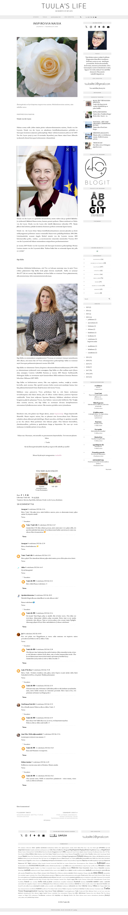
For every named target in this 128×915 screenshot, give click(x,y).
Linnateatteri (22, 868)
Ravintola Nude (37, 879)
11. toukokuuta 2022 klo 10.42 (45, 776)
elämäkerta (40, 854)
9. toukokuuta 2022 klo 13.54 (51, 734)
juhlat (80, 858)
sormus (91, 884)
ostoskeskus (32, 875)
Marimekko (101, 868)
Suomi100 (20, 886)
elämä (35, 854)
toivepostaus (69, 889)
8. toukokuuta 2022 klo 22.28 (44, 649)
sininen (66, 884)
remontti (61, 879)
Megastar (42, 870)
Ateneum (27, 850)
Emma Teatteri (52, 854)
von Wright (25, 895)
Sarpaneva (35, 884)
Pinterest (100, 875)
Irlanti (63, 858)
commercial (69, 852)
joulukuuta (91, 319)
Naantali (27, 873)
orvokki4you (98, 386)
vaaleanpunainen (27, 893)
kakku (102, 858)
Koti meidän (98, 429)
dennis (77, 852)
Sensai (41, 884)
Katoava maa (39, 860)
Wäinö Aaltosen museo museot (83, 895)
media (38, 870)
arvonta (102, 847)
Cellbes (64, 852)
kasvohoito (33, 860)
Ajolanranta (44, 847)
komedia (44, 863)
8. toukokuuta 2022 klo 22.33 (44, 686)
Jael (22, 634)
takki (77, 886)
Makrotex (74, 868)
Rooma (104, 879)
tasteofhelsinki (32, 889)
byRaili (59, 852)
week (62, 895)
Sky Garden (82, 884)
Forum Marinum (69, 854)
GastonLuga (103, 854)
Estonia (58, 854)
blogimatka (76, 850)
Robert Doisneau (82, 879)
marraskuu (107, 868)
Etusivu (36, 17)
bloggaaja (66, 850)
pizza (25, 877)
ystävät (29, 897)
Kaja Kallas (32, 500)
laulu (70, 865)
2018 (87, 367)
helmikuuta (91, 349)
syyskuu (46, 886)
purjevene (82, 877)
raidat (92, 877)
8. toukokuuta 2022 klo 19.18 (41, 670)
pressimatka (40, 877)
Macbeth (69, 868)
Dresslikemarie (96, 852)
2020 (87, 361)
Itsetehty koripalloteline (98, 439)
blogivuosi (99, 850)
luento (54, 868)
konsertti (48, 863)
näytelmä (70, 873)
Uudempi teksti (30, 815)
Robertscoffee (90, 879)
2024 (87, 311)
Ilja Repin (44, 858)
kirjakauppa (101, 860)
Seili (39, 884)
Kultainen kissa (92, 863)
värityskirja (57, 895)
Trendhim (87, 889)
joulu (77, 858)
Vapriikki (45, 893)
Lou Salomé (43, 868)
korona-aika (53, 863)
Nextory (52, 873)
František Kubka (84, 854)
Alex (60, 847)
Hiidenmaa (86, 856)
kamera (20, 860)
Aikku (23, 567)
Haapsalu (20, 856)
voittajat (20, 895)
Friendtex (90, 854)
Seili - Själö (55, 486)
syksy (27, 886)
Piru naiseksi (21, 877)
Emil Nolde (45, 854)
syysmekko (51, 886)
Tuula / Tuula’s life (32, 525)
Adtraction (28, 847)
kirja (83, 860)
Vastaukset (27, 521)
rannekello (107, 877)
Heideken (45, 856)
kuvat (51, 865)
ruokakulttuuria (56, 881)
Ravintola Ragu (45, 879)
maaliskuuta (91, 346)
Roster (108, 879)
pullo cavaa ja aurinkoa (64, 877)
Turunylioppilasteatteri (69, 891)
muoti (62, 870)
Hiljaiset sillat (95, 856)
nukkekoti (65, 873)
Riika (76, 879)
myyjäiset (23, 873)
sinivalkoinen (71, 884)
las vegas (63, 865)
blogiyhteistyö (106, 850)
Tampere (102, 886)
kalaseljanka (107, 858)
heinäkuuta (91, 333)
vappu (41, 893)
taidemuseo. (65, 886)
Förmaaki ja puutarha (98, 452)
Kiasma (69, 860)
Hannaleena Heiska (38, 856)
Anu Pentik (93, 847)
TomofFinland (75, 889)
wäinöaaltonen (94, 895)
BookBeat (39, 852)
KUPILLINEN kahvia (100, 112)
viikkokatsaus (82, 893)
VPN (29, 895)
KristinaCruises (72, 863)
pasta (60, 875)
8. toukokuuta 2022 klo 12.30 (36, 543)
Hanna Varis (30, 856)
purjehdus (77, 877)
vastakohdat (54, 893)
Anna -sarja (86, 847)
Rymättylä (77, 882)
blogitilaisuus (92, 850)
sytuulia (42, 886)
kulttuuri (39, 500)
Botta (43, 852)
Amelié (71, 847)
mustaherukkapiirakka (96, 870)
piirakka (86, 875)
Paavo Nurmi (38, 875)
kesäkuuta (91, 336)
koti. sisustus (66, 863)
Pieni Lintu (98, 422)
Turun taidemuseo (58, 891)
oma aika (90, 873)
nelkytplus (44, 873)
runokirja (35, 881)
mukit (58, 870)
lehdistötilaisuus (78, 865)
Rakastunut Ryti (101, 877)
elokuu (27, 854)
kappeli (29, 860)
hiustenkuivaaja (106, 856)
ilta (47, 858)
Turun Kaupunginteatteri (27, 891)
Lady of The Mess (26, 670)
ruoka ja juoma (97, 285)
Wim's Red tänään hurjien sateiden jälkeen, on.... (98, 396)
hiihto (90, 856)
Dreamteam (89, 852)
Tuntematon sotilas (99, 889)
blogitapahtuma (84, 850)
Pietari (82, 875)
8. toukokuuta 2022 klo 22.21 (44, 581)
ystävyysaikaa (21, 897)
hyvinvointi (30, 858)
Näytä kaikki (108, 469)
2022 (87, 317)
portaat (28, 877)
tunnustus (91, 889)
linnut (27, 868)
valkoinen (36, 893)
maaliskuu (63, 868)
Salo (26, 884)
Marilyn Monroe (94, 868)
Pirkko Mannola (106, 875)
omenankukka (106, 873)
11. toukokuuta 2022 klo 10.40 (45, 748)
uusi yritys (107, 891)
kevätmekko (64, 860)
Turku (107, 888)
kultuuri (108, 863)
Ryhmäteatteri (70, 881)
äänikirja (37, 897)
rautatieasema (25, 879)
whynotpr (66, 895)
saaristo (97, 289)
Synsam (31, 886)
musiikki (75, 870)
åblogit (32, 897)
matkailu (97, 274)
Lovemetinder (49, 868)
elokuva (31, 854)
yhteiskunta (58, 500)
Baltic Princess (53, 850)
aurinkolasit (37, 850)
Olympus (85, 873)
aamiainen (23, 847)
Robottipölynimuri (98, 879)
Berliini (59, 850)
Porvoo (98, 387)
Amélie (75, 847)
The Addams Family (52, 889)
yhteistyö (107, 895)
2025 (87, 307)
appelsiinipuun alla (98, 445)
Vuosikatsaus (41, 895)
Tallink (79, 886)
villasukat (98, 893)
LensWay (92, 865)
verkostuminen (64, 893)
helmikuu (59, 856)
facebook (62, 854)
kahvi (94, 858)
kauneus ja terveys (97, 263)
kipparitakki (79, 860)
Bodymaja (29, 852)
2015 (87, 377)
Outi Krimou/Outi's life (28, 704)
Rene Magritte (67, 879)
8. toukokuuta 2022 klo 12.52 (42, 555)
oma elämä (96, 278)
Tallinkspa (90, 886)
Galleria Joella (96, 854)
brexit (46, 852)
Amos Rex (80, 847)
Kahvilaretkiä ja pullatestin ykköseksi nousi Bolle (98, 405)
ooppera (27, 875)
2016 (87, 374)
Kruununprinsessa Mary (82, 863)
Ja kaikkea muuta (98, 412)
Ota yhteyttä (69, 17)
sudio (108, 884)
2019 (87, 364)
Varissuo (49, 893)
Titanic (64, 889)
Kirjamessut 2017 (22, 863)
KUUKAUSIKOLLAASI (36, 866)
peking (66, 875)
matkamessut (34, 870)
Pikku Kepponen (98, 403)
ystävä (25, 897)
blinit (62, 850)
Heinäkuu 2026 (98, 423)
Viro (102, 893)
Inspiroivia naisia (92, 341)
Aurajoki (32, 850)
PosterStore (33, 877)
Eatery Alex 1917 (104, 852)
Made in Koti (98, 437)
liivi (105, 865)
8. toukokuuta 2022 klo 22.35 (44, 718)
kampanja (24, 860)
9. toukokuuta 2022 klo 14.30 (40, 762)
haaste (25, 856)
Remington (56, 879)
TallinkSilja (84, 886)
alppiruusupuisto (65, 847)
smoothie (87, 884)
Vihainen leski (71, 893)
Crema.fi (74, 852)
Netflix (48, 873)
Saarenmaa (83, 881)
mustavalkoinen (106, 870)
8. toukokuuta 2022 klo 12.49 (46, 525)
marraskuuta (91, 323)
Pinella (96, 875)
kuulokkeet (47, 865)
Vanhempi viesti (64, 815)
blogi (71, 850)
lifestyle (97, 270)
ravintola (31, 879)
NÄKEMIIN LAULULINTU (101, 133)
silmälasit (62, 884)
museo (70, 870)
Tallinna (95, 886)
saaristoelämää (21, 884)
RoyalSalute (21, 881)
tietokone (60, 889)
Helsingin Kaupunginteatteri (69, 856)
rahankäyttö (88, 877)
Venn (59, 893)
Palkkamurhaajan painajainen (48, 875)
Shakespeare (46, 884)
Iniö (50, 858)
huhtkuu (25, 858)
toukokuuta (91, 339)
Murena (66, 870)
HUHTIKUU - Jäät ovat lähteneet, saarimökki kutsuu (101, 123)
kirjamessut (107, 860)
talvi (99, 886)
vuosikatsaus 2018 (50, 895)
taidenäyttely (72, 886)
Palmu (56, 875)
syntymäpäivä (36, 886)
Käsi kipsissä (98, 446)
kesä (54, 860)
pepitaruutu (71, 875)
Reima (51, 879)
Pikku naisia (91, 875)
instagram (53, 858)
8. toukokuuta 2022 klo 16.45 (34, 567)
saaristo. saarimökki (105, 881)
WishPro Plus (72, 895)
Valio (32, 893)
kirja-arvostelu (88, 860)
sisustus (97, 293)
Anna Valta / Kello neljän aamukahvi (31, 734)
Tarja (109, 886)
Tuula (45, 17)
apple (97, 847)
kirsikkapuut (34, 863)
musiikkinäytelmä (81, 870)
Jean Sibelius (73, 858)
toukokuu (81, 889)
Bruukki (50, 852)
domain (85, 852)
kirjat (29, 863)
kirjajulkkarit (95, 860)
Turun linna (41, 891)
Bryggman (55, 852)
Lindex (108, 865)
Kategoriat (55, 17)
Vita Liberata (107, 893)
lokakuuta (91, 326)
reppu (72, 879)
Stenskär (105, 884)
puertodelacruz (52, 877)
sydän (24, 886)
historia (26, 500)
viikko (76, 893)
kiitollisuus (73, 860)
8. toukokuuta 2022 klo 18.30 (32, 634)
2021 (87, 357)
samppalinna (30, 884)
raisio (95, 877)
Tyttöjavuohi (82, 891)
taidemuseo (60, 886)
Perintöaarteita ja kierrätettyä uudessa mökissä (98, 463)
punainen (72, 877)
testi (47, 889)
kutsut (27, 865)
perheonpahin (77, 875)
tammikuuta (91, 353)
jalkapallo (67, 858)
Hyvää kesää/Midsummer (98, 454)
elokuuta (90, 329)
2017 (87, 370)
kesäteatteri (59, 860)
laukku (66, 865)
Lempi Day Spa (86, 865)
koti (61, 863)
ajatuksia (38, 847)
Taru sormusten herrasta (23, 889)
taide (55, 886)
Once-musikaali (21, 875)
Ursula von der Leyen (48, 500)
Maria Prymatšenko (84, 868)
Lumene (58, 868)
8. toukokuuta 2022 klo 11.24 (36, 509)
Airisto (33, 847)
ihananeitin (35, 858)
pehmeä (63, 875)
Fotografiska (76, 854)
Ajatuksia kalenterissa (27, 595)
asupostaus (97, 259)
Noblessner (60, 873)
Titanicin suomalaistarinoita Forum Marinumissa (41, 488)
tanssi (105, 886)
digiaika (81, 852)
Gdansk (108, 854)
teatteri (38, 888)
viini (95, 893)
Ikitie (40, 858)
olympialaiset (80, 873)
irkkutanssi (58, 858)
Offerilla (75, 873)
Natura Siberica (33, 873)
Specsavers (99, 884)
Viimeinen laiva (89, 893)
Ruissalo (26, 882)
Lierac (96, 865)
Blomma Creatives (22, 852)
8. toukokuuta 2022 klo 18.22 (43, 595)
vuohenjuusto (34, 895)
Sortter (95, 884)
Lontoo (37, 868)
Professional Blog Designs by (64, 910)
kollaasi (39, 863)
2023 (87, 314)
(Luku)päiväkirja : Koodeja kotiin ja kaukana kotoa (98, 415)
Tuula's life (64, 6)
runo (31, 881)
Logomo (32, 868)
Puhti (57, 877)
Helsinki (80, 856)
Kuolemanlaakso (22, 865)
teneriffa (44, 889)
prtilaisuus (45, 877)
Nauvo (39, 873)
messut (47, 870)
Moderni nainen (53, 870)
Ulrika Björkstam (89, 891)
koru (58, 863)
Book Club (33, 852)
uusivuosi (20, 893)
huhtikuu (20, 858)
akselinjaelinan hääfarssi (52, 847)
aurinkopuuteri (43, 850)
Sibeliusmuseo (56, 884)
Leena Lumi (98, 393)
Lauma (73, 865)
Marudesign (21, 870)
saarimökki (89, 882)
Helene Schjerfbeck (52, 856)
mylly (19, 873)
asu (109, 847)
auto (48, 850)
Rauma (19, 879)
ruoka (97, 282)
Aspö (106, 847)
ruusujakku (63, 881)
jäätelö (90, 858)
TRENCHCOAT (98, 143)
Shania (51, 884)
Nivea (56, 873)
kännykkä (55, 865)
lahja (59, 865)
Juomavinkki (85, 858)
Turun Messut (48, 891)
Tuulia (76, 891)
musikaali (88, 870)
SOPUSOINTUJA (98, 460)
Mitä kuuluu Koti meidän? (98, 431)
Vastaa (23, 517)
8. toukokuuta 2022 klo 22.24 (44, 613)
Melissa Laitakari (26, 762)
